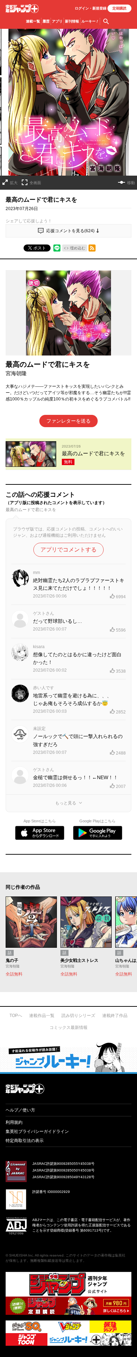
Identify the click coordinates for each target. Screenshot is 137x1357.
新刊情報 (72, 21)
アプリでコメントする (68, 550)
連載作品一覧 (41, 1015)
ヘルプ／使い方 (20, 1110)
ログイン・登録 (90, 8)
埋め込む (77, 248)
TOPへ (15, 1015)
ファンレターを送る (68, 421)
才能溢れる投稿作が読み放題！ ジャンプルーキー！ (68, 1057)
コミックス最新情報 (68, 1027)
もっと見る (65, 803)
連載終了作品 (115, 1015)
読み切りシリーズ (78, 1015)
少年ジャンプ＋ (22, 8)
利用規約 (14, 1122)
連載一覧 (33, 21)
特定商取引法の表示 (25, 1140)
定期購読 (119, 8)
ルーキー (90, 21)
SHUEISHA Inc (21, 1255)
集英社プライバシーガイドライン (37, 1131)
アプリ (57, 21)
